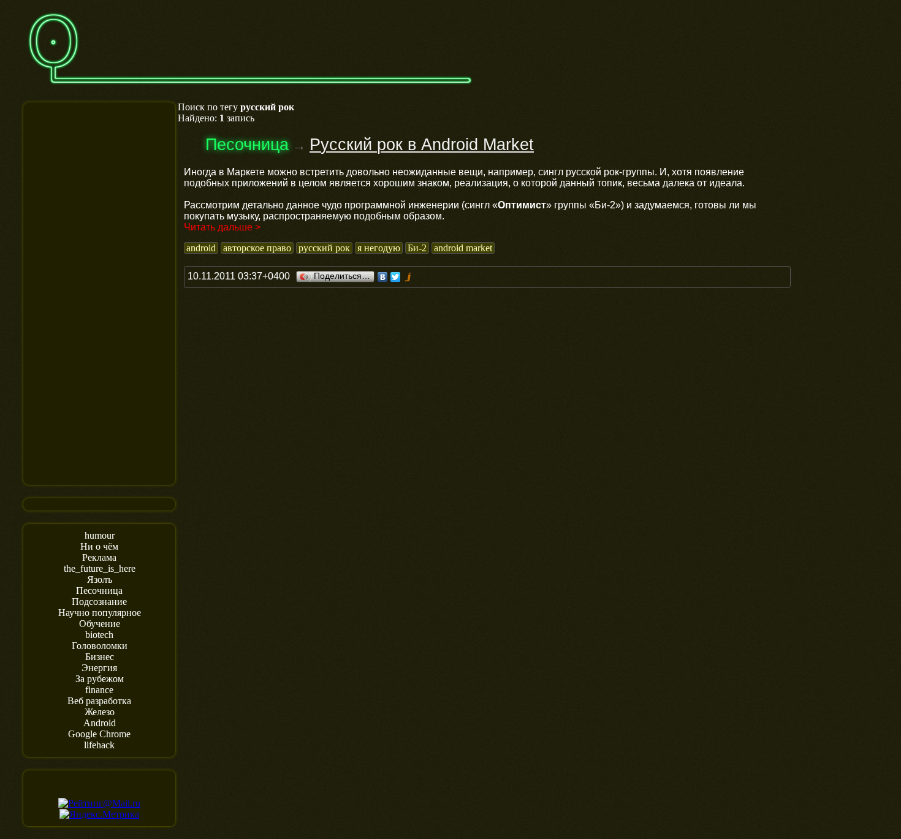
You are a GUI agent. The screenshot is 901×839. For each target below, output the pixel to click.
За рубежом (99, 679)
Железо (100, 712)
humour (100, 535)
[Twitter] (395, 277)
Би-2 (417, 248)
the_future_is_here (99, 568)
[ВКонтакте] (382, 277)
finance (99, 690)
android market (463, 248)
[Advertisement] (99, 292)
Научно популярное (99, 612)
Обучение (99, 623)
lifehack (99, 745)
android (201, 248)
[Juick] (408, 277)
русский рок (324, 248)
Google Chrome (99, 734)
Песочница (99, 590)
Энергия (99, 667)
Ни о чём (99, 546)
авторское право (257, 248)
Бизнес (99, 656)
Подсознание (99, 601)
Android (99, 723)
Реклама (99, 557)
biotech (99, 634)
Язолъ (99, 579)
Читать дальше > (222, 227)
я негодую (378, 248)
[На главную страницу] (250, 90)
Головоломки (99, 645)
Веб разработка (99, 701)
